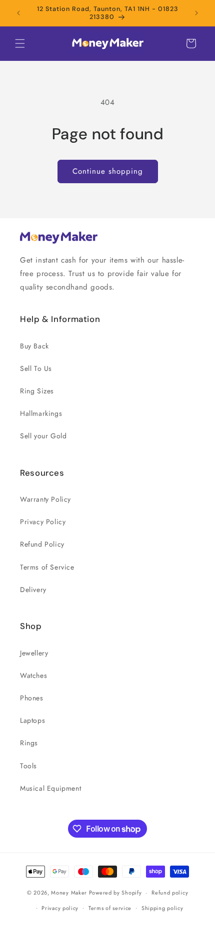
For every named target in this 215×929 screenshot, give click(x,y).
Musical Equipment (50, 788)
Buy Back (34, 346)
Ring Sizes (37, 391)
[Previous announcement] (19, 13)
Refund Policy (42, 544)
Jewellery (34, 653)
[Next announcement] (197, 13)
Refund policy (170, 893)
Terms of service (110, 908)
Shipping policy (163, 908)
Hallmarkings (41, 413)
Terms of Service (47, 567)
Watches (33, 675)
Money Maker (69, 893)
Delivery (33, 590)
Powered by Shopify (115, 893)
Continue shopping (107, 171)
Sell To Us (36, 368)
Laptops (32, 720)
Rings (29, 743)
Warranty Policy (45, 499)
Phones (32, 698)
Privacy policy (60, 908)
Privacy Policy (43, 522)
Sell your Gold (43, 436)
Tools (28, 766)
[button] (20, 43)
